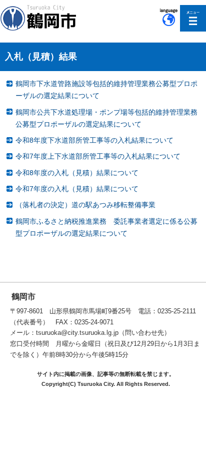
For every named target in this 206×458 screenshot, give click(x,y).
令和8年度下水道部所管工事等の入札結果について (95, 140)
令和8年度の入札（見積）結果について (77, 173)
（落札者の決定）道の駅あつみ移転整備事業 (86, 205)
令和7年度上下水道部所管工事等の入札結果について (98, 156)
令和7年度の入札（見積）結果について (77, 189)
